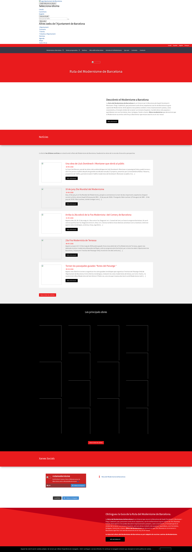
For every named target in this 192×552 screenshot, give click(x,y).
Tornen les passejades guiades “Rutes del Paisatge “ (91, 265)
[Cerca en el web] (68, 19)
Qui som (126, 50)
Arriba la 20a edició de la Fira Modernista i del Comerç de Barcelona (98, 214)
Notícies (84, 50)
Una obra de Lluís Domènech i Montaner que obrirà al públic (95, 163)
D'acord (155, 549)
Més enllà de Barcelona (96, 50)
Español (175, 45)
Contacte (142, 50)
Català (48, 3)
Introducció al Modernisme (114, 50)
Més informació (112, 121)
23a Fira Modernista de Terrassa (81, 240)
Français (187, 45)
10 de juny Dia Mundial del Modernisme (85, 189)
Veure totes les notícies (47, 295)
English (41, 14)
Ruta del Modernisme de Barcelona (113, 477)
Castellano (42, 12)
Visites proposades (72, 50)
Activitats (134, 50)
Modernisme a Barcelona (54, 50)
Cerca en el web (44, 19)
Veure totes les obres (95, 442)
